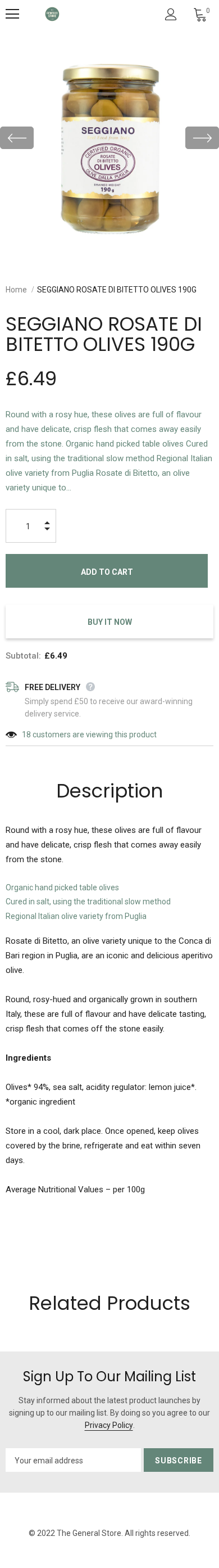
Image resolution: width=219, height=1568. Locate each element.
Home (16, 289)
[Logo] (52, 14)
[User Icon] (171, 14)
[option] (109, 137)
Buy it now (110, 622)
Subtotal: (23, 656)
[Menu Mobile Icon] (12, 14)
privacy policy (109, 1425)
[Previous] (17, 138)
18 (26, 734)
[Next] (202, 138)
